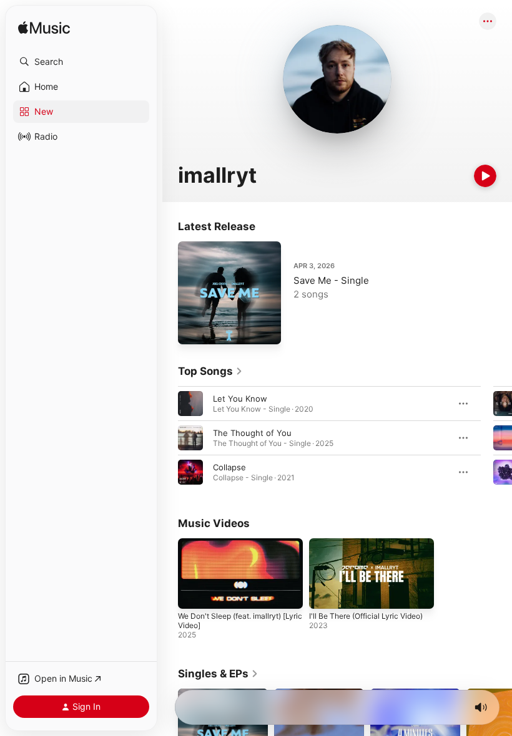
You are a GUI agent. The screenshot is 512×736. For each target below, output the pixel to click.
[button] (81, 61)
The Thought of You (252, 433)
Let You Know (240, 399)
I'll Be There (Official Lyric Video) (366, 616)
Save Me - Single (331, 280)
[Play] (485, 176)
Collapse (229, 467)
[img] (44, 28)
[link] (210, 371)
